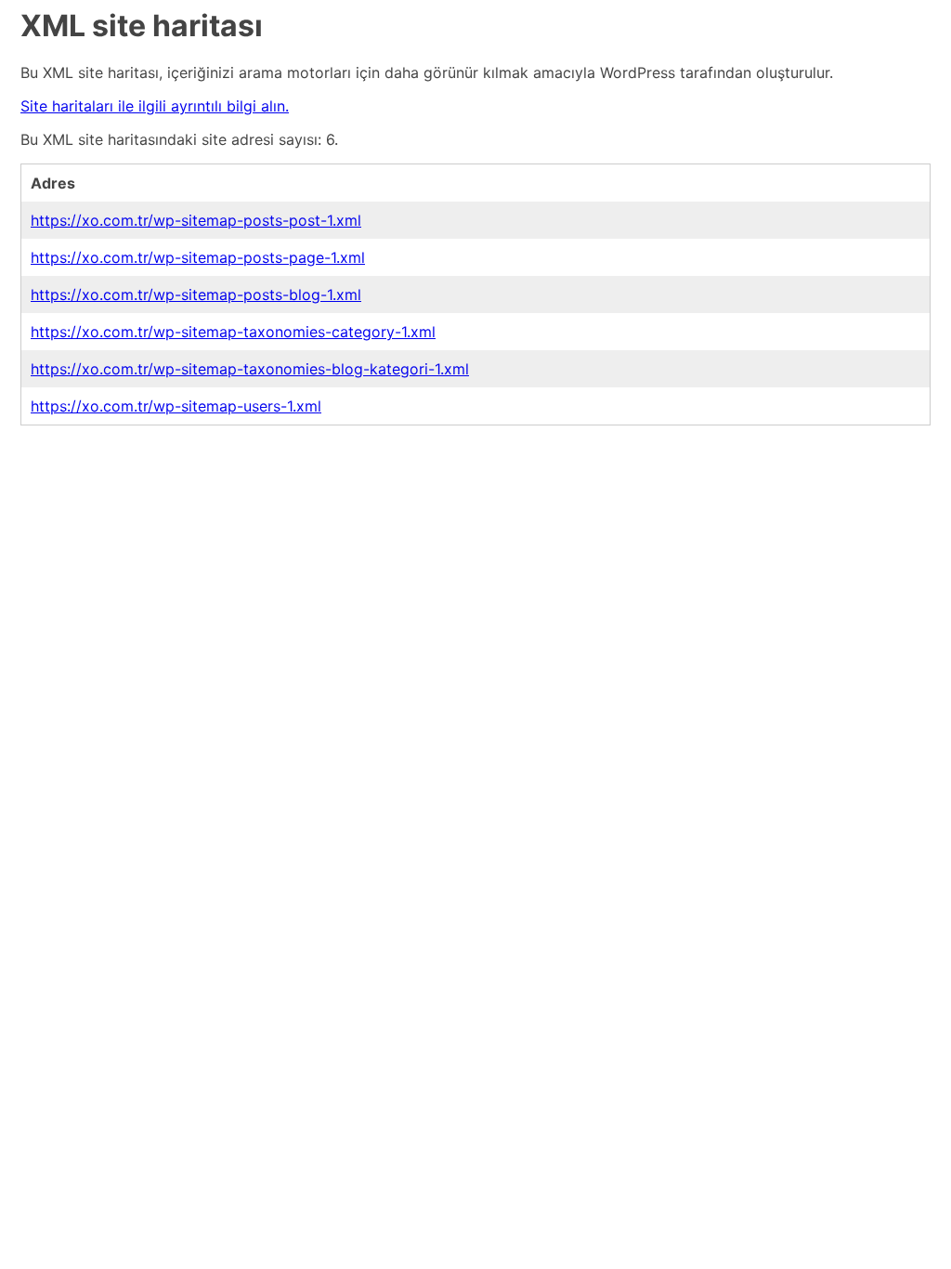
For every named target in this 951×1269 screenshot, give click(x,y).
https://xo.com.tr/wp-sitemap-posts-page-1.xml (198, 257)
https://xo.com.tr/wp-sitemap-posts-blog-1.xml (196, 294)
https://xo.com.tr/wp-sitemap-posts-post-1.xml (196, 220)
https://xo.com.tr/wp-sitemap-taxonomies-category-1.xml (233, 331)
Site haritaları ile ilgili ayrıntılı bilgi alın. (154, 106)
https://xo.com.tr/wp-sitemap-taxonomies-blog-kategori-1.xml (250, 369)
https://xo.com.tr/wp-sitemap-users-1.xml (176, 406)
